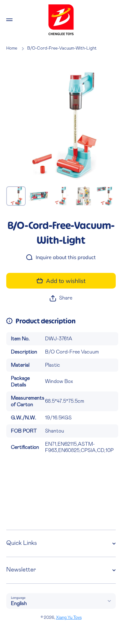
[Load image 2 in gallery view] (38, 196)
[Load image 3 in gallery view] (61, 196)
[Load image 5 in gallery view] (106, 196)
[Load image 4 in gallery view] (83, 196)
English (19, 603)
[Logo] (61, 19)
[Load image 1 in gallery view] (16, 196)
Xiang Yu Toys (69, 617)
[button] (61, 298)
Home (11, 48)
